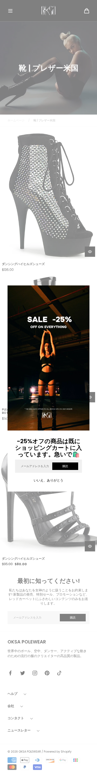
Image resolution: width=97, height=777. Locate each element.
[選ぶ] (84, 291)
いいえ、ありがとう (48, 480)
